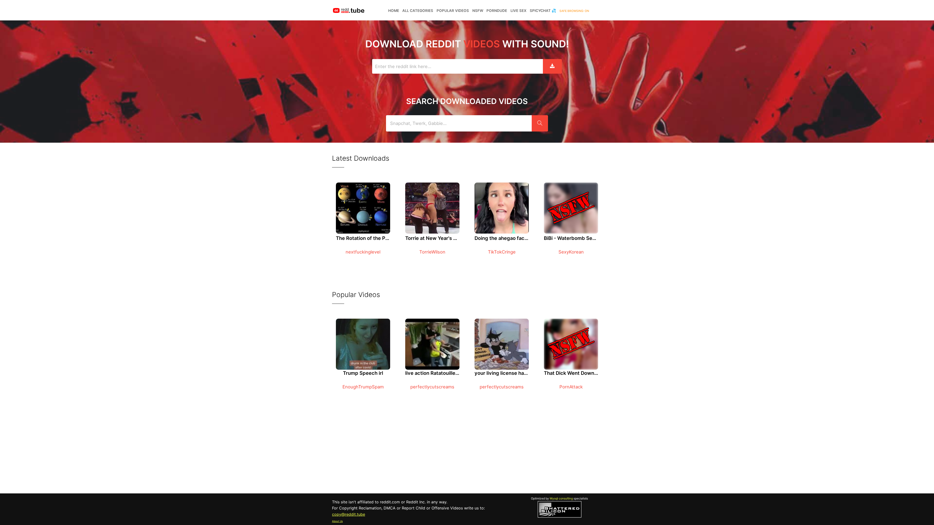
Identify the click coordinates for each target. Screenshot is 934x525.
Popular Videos (453, 11)
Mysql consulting (561, 498)
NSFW (477, 11)
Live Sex (518, 11)
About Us (337, 521)
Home (393, 11)
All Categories (417, 11)
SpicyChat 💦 (543, 11)
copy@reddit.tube (348, 514)
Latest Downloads (360, 158)
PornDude (496, 11)
